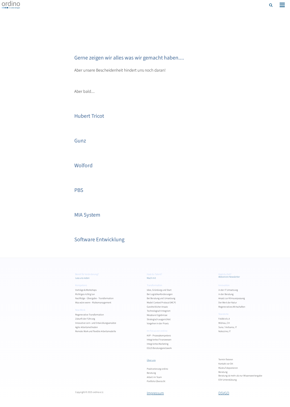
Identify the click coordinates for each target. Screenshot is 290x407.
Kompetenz (81, 285)
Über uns (151, 360)
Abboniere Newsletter (229, 276)
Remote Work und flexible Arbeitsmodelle (95, 331)
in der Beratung (226, 294)
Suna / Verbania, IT (227, 327)
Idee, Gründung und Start (159, 290)
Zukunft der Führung (85, 318)
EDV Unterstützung (227, 379)
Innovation (224, 285)
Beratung (151, 373)
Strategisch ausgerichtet (159, 319)
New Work (80, 310)
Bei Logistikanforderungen (160, 294)
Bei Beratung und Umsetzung (161, 298)
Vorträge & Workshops (86, 290)
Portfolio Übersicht (156, 381)
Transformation (154, 285)
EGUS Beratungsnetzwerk (159, 348)
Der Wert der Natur (227, 302)
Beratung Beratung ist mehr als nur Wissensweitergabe (240, 373)
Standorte (223, 314)
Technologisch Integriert (158, 311)
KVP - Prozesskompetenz (159, 335)
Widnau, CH (224, 323)
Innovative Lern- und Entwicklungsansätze (95, 323)
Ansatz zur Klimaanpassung (231, 298)
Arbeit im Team (154, 377)
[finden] (271, 5)
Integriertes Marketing (157, 344)
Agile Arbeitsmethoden (86, 327)
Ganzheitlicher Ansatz (157, 306)
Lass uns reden (82, 278)
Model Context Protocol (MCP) (161, 302)
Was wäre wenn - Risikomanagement (93, 302)
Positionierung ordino (157, 369)
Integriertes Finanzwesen (159, 339)
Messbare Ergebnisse (157, 315)
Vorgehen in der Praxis (158, 323)
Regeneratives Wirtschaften (231, 306)
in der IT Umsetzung (228, 290)
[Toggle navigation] (282, 5)
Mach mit (151, 278)
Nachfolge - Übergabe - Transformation (94, 298)
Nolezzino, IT (224, 331)
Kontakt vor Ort (225, 363)
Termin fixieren (225, 359)
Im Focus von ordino (157, 331)
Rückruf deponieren (228, 368)
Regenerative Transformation (89, 314)
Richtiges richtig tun (85, 294)
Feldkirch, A (224, 318)
